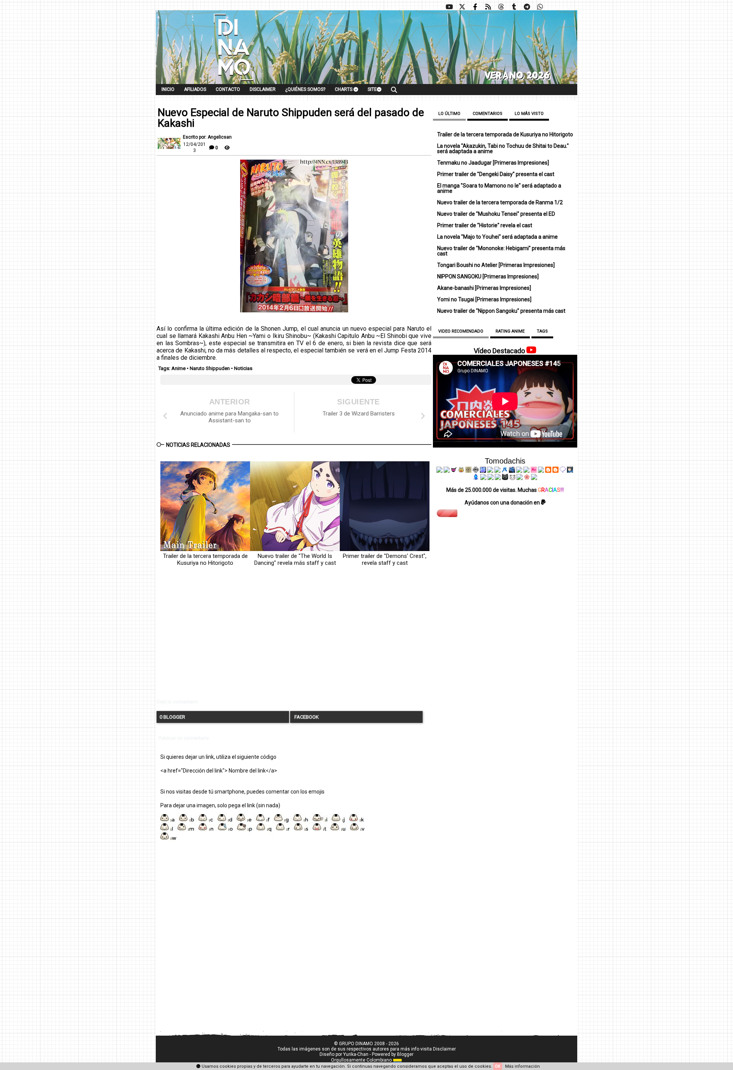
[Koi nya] (497, 471)
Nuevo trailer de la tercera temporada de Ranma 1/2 (500, 202)
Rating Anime (510, 331)
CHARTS (344, 89)
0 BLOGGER (172, 717)
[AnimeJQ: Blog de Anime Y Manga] (534, 478)
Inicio (167, 89)
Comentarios (487, 113)
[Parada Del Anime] (512, 471)
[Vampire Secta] (468, 471)
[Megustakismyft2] (476, 478)
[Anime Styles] (526, 471)
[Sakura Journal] (527, 478)
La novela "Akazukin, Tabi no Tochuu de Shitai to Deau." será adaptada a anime (503, 148)
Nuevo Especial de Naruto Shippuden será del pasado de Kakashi (291, 118)
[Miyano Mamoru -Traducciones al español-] (548, 471)
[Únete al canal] (527, 7)
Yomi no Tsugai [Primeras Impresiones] (484, 299)
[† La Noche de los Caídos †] (439, 471)
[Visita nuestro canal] (449, 7)
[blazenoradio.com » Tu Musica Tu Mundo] (555, 471)
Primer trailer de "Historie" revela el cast (484, 225)
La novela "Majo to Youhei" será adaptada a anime (497, 237)
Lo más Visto (529, 113)
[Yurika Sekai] (541, 471)
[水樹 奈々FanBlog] (476, 471)
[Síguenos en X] (462, 7)
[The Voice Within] (512, 478)
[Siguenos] (501, 7)
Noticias (243, 368)
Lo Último (449, 113)
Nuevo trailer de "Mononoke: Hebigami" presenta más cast (501, 251)
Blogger (405, 1054)
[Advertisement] (294, 638)
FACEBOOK (306, 717)
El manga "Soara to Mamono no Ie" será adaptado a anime (499, 188)
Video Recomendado (460, 331)
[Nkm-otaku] (505, 478)
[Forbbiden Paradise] (490, 471)
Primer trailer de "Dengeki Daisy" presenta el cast (495, 174)
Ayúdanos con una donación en (503, 502)
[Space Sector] (491, 478)
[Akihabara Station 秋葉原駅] (563, 471)
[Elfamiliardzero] (570, 471)
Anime (178, 368)
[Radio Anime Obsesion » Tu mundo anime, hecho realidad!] (505, 471)
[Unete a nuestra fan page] (475, 7)
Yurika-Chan (355, 1054)
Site (372, 89)
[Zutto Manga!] (519, 471)
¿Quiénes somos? (305, 89)
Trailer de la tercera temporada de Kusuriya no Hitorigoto (205, 559)
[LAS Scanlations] (483, 471)
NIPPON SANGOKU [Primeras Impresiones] (488, 276)
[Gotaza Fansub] (483, 478)
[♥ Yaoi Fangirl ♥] (461, 471)
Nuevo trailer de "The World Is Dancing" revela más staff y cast (295, 559)
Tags (542, 331)
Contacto (228, 89)
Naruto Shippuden (210, 368)
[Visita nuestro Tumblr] (514, 7)
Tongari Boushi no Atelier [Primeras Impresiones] (496, 265)
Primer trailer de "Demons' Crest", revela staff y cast (384, 559)
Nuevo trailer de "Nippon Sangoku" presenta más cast (501, 311)
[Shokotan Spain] (534, 471)
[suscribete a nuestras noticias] (488, 7)
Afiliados (195, 89)
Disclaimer (263, 89)
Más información (522, 1066)
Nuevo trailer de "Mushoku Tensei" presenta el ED (496, 214)
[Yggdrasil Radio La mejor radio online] (447, 471)
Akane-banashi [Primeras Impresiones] (484, 288)
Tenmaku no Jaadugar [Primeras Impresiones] (493, 163)
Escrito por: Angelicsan (207, 137)
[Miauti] (454, 471)
